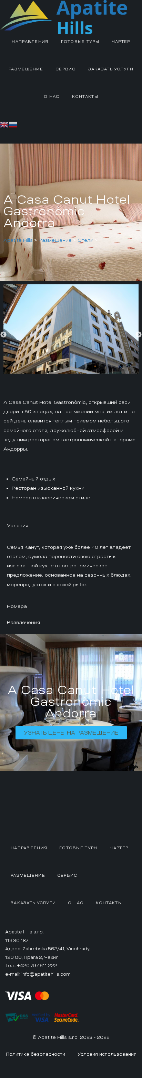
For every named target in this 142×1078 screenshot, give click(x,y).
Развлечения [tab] (23, 622)
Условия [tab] (17, 525)
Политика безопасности (35, 1054)
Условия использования (107, 1054)
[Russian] (13, 123)
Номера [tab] (17, 606)
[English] (4, 123)
